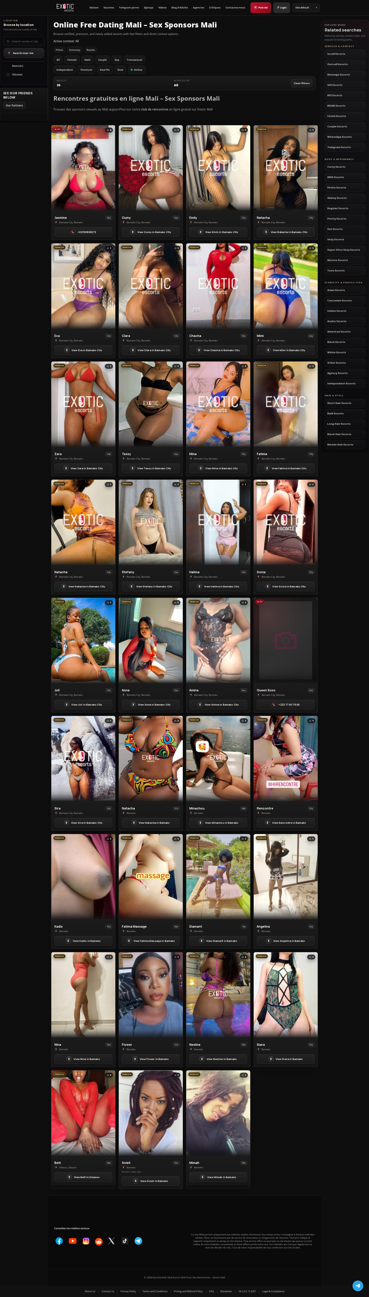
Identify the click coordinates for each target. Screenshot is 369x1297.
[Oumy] (151, 168)
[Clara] (151, 286)
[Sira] (83, 758)
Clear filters (302, 83)
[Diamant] (218, 876)
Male (87, 59)
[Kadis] (83, 876)
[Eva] (83, 286)
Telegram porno (129, 7)
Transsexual (134, 59)
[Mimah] (218, 1113)
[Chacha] (218, 286)
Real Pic (105, 69)
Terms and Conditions (155, 1291)
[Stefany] (151, 522)
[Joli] (83, 640)
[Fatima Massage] (151, 876)
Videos (162, 7)
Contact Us (108, 1291)
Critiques (214, 7)
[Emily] (218, 168)
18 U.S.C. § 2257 (247, 1291)
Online (138, 69)
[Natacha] (286, 168)
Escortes (109, 7)
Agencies (198, 7)
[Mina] (218, 404)
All (58, 59)
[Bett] (83, 1113)
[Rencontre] (286, 758)
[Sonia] (286, 522)
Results (90, 49)
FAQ (211, 1291)
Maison (94, 7)
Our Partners (14, 105)
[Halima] (218, 522)
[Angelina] (286, 876)
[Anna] (151, 640)
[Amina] (218, 640)
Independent (65, 69)
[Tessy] (151, 404)
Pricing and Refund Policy (188, 1291)
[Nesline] (218, 994)
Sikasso (17, 74)
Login (283, 7)
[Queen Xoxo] (286, 640)
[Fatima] (286, 404)
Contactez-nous (235, 7)
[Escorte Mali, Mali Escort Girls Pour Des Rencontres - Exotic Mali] (65, 8)
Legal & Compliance (273, 1291)
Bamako (17, 66)
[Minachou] (218, 758)
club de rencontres (154, 109)
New (120, 69)
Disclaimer (226, 1291)
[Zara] (83, 404)
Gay (117, 59)
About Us (90, 1291)
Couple (102, 59)
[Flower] (151, 994)
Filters (59, 49)
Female (72, 59)
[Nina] (83, 994)
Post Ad (261, 7)
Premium (86, 69)
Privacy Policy (128, 1291)
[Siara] (286, 994)
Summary (74, 49)
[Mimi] (286, 286)
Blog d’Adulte (179, 7)
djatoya (148, 7)
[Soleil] (151, 1113)
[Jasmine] (83, 168)
